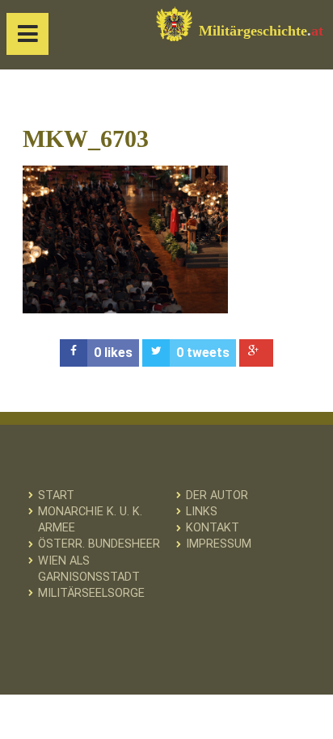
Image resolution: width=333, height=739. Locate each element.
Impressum (218, 544)
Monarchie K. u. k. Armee (90, 520)
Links (201, 512)
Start (56, 495)
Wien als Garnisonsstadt (89, 569)
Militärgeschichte (261, 31)
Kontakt (212, 528)
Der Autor (217, 495)
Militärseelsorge (91, 593)
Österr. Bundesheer (99, 544)
